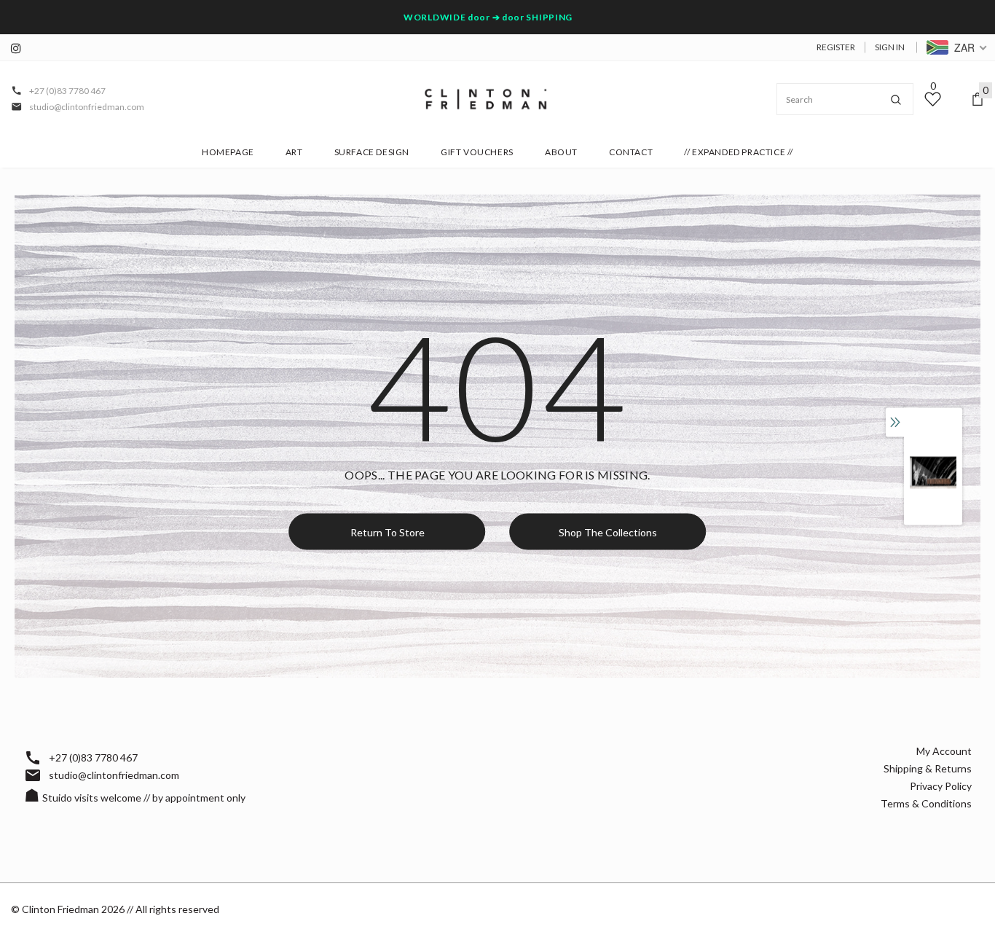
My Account (944, 751)
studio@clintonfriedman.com (86, 106)
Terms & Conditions (926, 803)
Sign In (890, 47)
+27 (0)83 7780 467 (67, 90)
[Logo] (486, 99)
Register (836, 47)
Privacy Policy (941, 786)
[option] (933, 472)
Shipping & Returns (928, 768)
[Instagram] (20, 48)
